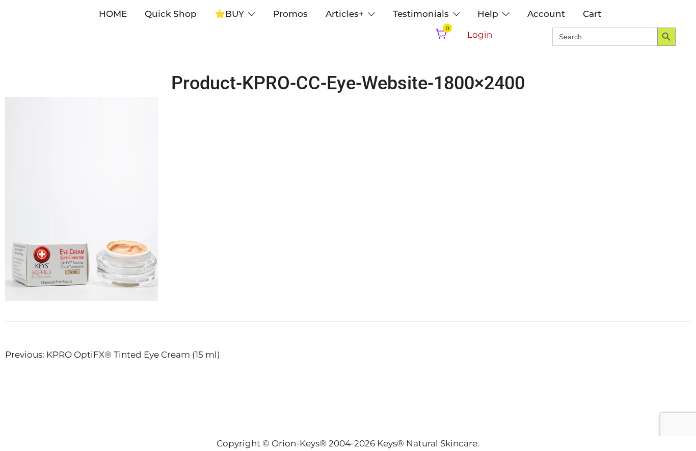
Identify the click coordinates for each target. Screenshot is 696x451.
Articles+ (345, 14)
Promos (290, 14)
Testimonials (421, 14)
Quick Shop (171, 14)
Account (546, 14)
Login (479, 35)
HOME (113, 14)
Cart (592, 14)
